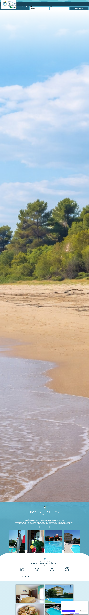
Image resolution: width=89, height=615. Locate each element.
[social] (86, 1)
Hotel (46, 4)
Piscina (71, 4)
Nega (81, 610)
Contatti (82, 4)
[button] (86, 602)
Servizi (56, 4)
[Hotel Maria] (9, 4)
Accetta (68, 610)
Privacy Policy (77, 613)
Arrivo (31, 6)
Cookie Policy (72, 613)
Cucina (66, 4)
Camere (61, 4)
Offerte (51, 4)
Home (42, 4)
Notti (51, 6)
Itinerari (76, 4)
